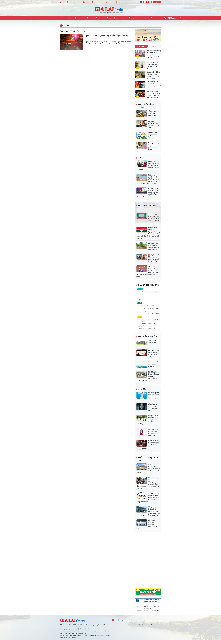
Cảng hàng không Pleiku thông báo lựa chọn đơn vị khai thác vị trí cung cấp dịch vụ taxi (148, 511)
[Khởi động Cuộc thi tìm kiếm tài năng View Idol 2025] (141, 352)
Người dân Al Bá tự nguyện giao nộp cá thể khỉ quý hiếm (153, 258)
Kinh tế (102, 18)
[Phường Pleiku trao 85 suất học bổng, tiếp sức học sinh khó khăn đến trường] (141, 191)
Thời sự (67, 18)
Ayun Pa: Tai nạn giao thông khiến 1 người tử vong (106, 35)
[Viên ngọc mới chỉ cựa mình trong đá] (141, 364)
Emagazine (111, 2)
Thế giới (73, 18)
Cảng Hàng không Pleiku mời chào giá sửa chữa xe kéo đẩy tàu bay (148, 468)
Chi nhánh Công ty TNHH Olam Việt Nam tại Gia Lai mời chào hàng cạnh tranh (147, 498)
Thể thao (159, 18)
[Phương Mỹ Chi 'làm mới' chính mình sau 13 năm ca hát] (141, 395)
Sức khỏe (116, 18)
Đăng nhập (157, 2)
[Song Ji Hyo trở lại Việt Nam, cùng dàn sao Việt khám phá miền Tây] (141, 418)
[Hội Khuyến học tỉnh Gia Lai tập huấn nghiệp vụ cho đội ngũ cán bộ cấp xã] (141, 163)
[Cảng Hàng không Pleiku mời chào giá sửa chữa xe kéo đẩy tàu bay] (141, 466)
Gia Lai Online (73, 620)
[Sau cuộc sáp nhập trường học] (141, 135)
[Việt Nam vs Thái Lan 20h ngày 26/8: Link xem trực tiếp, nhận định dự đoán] (140, 93)
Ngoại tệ (139, 302)
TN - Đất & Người (147, 336)
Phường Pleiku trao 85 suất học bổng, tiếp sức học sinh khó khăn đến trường (147, 193)
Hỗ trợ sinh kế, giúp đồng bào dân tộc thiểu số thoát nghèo (153, 246)
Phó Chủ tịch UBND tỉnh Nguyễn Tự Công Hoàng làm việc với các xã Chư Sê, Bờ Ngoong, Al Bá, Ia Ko (148, 233)
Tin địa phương (147, 205)
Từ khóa (68, 25)
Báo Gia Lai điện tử (110, 10)
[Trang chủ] (62, 18)
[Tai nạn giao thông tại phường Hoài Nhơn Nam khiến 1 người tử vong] (140, 74)
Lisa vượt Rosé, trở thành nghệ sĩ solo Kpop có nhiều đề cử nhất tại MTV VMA (147, 445)
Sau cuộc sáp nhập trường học (152, 135)
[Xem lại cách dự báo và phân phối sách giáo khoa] (141, 145)
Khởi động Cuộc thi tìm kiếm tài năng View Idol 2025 (153, 353)
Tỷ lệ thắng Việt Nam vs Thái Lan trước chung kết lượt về (154, 85)
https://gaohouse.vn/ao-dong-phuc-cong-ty (148, 610)
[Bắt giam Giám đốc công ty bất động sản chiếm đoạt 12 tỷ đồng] (140, 64)
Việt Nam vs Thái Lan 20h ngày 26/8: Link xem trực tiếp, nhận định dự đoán (153, 94)
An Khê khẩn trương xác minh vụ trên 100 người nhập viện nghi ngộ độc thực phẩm (148, 55)
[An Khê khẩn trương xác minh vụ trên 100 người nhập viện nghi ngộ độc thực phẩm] (140, 53)
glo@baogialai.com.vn (70, 629)
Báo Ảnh (71, 2)
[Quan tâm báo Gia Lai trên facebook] (141, 2)
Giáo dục (109, 18)
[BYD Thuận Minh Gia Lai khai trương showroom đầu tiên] (141, 522)
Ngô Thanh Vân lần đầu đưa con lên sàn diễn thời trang (153, 432)
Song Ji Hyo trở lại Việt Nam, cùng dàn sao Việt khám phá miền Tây (147, 420)
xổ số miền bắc (140, 606)
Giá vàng (139, 316)
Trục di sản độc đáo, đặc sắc (153, 341)
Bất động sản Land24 (150, 606)
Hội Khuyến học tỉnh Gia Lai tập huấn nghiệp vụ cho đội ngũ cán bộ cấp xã (147, 166)
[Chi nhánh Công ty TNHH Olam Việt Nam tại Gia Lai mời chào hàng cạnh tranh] (141, 495)
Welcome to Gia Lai (99, 2)
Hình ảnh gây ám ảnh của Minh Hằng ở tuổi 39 (152, 407)
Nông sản (139, 288)
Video (63, 2)
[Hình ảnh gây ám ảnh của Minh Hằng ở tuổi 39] (141, 406)
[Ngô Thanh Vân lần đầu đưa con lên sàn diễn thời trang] (141, 431)
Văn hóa (139, 18)
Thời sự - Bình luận (92, 18)
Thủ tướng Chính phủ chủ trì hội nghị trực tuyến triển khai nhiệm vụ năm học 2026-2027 (147, 179)
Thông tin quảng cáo (148, 459)
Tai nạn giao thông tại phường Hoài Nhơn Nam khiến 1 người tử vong (153, 75)
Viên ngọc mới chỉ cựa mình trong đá (153, 364)
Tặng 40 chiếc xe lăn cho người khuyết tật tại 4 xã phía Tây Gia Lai (148, 218)
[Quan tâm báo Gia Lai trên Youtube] (147, 2)
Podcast (87, 2)
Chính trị (81, 18)
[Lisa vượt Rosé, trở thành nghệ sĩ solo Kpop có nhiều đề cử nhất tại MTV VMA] (141, 443)
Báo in (79, 2)
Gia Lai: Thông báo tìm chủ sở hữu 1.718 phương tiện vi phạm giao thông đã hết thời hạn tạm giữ (147, 483)
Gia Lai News (172, 18)
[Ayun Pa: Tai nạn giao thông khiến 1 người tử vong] (71, 42)
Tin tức (87, 38)
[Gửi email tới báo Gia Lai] (151, 2)
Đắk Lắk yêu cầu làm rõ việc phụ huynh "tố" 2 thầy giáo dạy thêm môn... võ (147, 376)
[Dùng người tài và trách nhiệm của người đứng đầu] (141, 123)
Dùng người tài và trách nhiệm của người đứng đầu (153, 124)
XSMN (157, 606)
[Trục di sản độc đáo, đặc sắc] (141, 342)
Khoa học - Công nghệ (128, 18)
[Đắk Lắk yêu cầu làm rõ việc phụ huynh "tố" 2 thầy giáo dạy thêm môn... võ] (141, 374)
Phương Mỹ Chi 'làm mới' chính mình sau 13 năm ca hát (153, 396)
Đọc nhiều (141, 46)
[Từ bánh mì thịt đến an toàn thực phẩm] (141, 113)
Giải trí (146, 18)
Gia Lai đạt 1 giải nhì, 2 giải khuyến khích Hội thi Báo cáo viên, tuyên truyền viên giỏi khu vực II (147, 272)
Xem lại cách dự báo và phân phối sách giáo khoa (153, 146)
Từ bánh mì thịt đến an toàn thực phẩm (153, 113)
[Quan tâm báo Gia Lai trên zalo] (144, 2)
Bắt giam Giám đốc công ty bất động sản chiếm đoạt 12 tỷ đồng (154, 65)
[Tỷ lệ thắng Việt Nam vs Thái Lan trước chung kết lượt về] (140, 84)
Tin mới (155, 46)
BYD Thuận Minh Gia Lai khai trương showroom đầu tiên (147, 525)
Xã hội (152, 18)
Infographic (121, 2)
